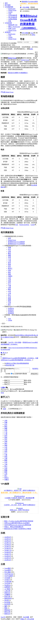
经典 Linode (12, 28)
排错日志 (7, 593)
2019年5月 (7, 546)
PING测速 (26, 7)
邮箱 (5, 382)
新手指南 (8, 5)
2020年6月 (7, 537)
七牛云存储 (30, 619)
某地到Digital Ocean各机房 (16, 243)
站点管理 (7, 604)
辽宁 (9, 283)
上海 (9, 293)
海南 (9, 264)
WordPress (7, 585)
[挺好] (17, 330)
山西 (9, 287)
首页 (6, 3)
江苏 (9, 278)
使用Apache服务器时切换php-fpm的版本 (17, 523)
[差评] (3, 330)
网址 (5, 384)
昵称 (5, 380)
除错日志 (7, 613)
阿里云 (22, 619)
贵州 (9, 263)
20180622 (11, 311)
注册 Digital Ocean (7, 92)
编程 (5, 606)
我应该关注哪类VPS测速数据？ (18, 73)
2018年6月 (7, 556)
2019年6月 (7, 544)
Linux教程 (7, 568)
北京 (9, 249)
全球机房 (8, 32)
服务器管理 (8, 598)
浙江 (9, 304)
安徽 (9, 247)
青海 (5, 456)
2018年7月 (7, 554)
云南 (9, 302)
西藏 (9, 299)
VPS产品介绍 (8, 574)
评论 (33, 35)
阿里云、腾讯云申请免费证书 (13, 527)
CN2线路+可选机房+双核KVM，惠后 (19, 498)
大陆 (9, 251)
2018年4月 (7, 560)
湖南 (9, 274)
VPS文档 (7, 583)
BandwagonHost (24, 224)
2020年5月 (7, 539)
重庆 (9, 253)
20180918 (11, 313)
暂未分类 (7, 596)
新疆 (9, 301)
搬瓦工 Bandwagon (14, 26)
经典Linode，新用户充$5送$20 (19, 510)
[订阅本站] (3, 393)
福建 (9, 255)
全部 (9, 238)
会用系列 (7, 587)
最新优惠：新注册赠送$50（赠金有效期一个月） (19, 493)
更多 (9, 21)
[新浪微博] (5, 387)
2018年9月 (7, 552)
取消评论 (35, 368)
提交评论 (35, 373)
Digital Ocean (12, 10)
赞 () (4, 352)
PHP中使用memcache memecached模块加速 (17, 525)
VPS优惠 (7, 578)
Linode (10, 12)
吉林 (9, 282)
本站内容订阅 (10, 365)
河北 (9, 266)
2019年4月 (7, 548)
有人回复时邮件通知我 (19, 373)
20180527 (11, 310)
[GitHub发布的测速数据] (3, 387)
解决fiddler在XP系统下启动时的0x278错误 (17, 528)
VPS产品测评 (8, 576)
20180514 (11, 308)
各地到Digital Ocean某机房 (16, 242)
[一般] (13, 330)
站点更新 (7, 602)
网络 (5, 608)
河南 (9, 270)
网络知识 (7, 610)
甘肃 (9, 257)
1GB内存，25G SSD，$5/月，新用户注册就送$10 (19, 505)
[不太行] (8, 330)
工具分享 (7, 591)
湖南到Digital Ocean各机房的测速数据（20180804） (18, 358)
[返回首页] (20, 7)
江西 (9, 280)
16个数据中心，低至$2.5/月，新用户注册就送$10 (19, 490)
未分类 (6, 600)
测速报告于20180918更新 (30, 1)
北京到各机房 (12, 15)
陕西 (9, 289)
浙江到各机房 (12, 17)
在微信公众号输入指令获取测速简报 (17, 363)
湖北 (9, 272)
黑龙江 (10, 268)
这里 (31, 49)
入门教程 (7, 589)
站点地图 (26, 617)
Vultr (9, 13)
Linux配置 (7, 570)
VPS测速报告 (9, 7)
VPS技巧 (7, 579)
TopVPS (3, 617)
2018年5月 (7, 558)
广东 (9, 259)
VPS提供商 (8, 23)
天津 (9, 297)
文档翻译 (7, 594)
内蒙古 (10, 276)
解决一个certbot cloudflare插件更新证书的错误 (18, 521)
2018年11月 (8, 550)
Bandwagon (11, 8)
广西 (9, 261)
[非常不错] (23, 330)
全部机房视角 (12, 19)
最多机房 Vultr (12, 25)
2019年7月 (7, 543)
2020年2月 (7, 541)
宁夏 (9, 285)
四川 (9, 295)
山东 (9, 291)
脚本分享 (7, 612)
